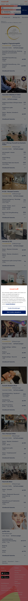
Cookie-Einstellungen (14, 308)
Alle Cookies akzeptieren (14, 312)
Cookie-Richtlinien (10, 304)
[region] (14, 300)
